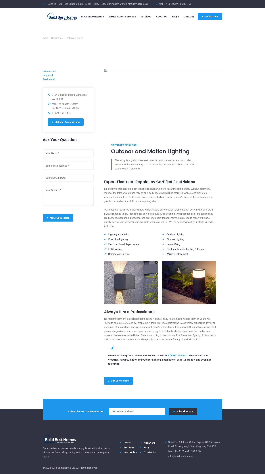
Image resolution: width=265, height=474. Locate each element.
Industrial (48, 75)
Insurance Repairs (92, 16)
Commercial (49, 71)
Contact (188, 16)
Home (45, 38)
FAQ (146, 447)
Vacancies (130, 452)
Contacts (150, 452)
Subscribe (184, 411)
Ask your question (60, 217)
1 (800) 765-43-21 (62, 112)
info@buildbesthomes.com (182, 456)
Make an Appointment (67, 122)
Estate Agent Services (122, 16)
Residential (49, 79)
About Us (161, 16)
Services (145, 16)
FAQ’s (175, 16)
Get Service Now (120, 380)
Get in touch (212, 16)
